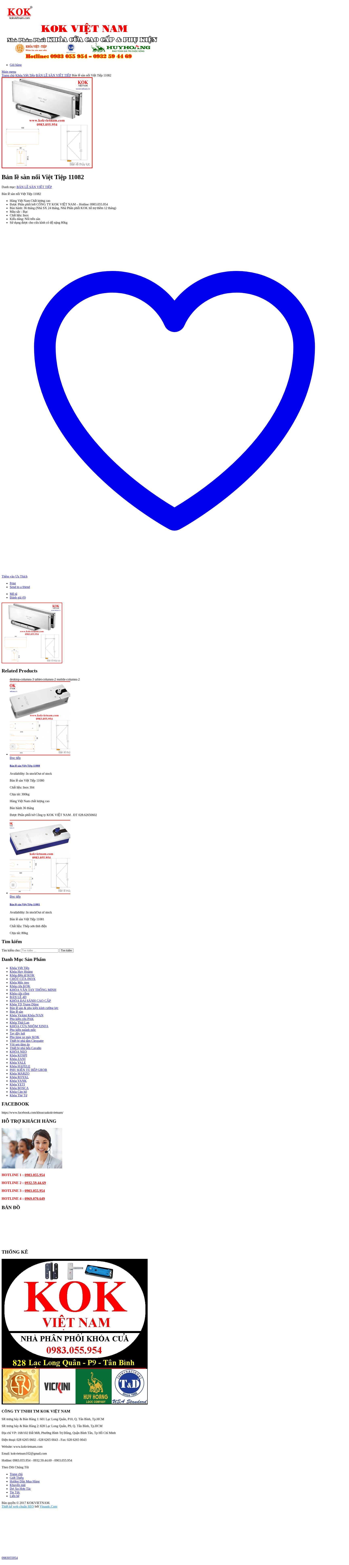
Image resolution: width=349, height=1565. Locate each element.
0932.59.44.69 (35, 1183)
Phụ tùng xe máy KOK (24, 1037)
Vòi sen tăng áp (20, 1044)
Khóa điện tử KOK (22, 975)
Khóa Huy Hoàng (21, 971)
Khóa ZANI (17, 1059)
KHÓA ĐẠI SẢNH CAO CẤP (30, 1000)
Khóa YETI (17, 1084)
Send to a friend (20, 587)
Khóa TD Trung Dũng (24, 1004)
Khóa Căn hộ (18, 1091)
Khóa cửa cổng (19, 993)
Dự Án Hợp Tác (20, 1488)
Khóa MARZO (19, 1073)
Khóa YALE (18, 1062)
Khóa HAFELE (20, 1066)
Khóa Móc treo (19, 982)
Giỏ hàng (16, 65)
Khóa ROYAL (19, 1077)
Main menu (9, 71)
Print (13, 583)
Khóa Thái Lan (19, 1022)
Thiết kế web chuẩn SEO (18, 1506)
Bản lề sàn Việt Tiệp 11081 (25, 904)
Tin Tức (15, 1492)
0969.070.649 (35, 1199)
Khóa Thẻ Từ (18, 1095)
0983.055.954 (35, 1175)
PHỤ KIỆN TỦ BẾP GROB (28, 1070)
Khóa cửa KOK (20, 986)
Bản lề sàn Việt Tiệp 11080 (25, 765)
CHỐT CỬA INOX (23, 979)
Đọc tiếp (15, 758)
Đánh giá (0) (18, 597)
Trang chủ (8, 75)
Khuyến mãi (17, 1485)
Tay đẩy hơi (17, 1033)
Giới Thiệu (17, 1477)
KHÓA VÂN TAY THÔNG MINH (33, 989)
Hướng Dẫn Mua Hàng (25, 1481)
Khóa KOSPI (18, 1055)
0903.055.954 (35, 1191)
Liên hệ (14, 1496)
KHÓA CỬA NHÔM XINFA (29, 1026)
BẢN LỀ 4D (18, 997)
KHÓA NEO (18, 1051)
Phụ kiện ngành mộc (23, 1030)
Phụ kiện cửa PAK (22, 1019)
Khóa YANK (18, 1080)
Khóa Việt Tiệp (25, 75)
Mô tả (13, 594)
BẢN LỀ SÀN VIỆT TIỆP (53, 75)
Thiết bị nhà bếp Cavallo (25, 1048)
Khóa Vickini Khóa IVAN (26, 1015)
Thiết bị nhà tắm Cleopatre (27, 1040)
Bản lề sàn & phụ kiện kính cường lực (34, 1008)
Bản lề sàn (16, 1011)
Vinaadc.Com (48, 1506)
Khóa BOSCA (19, 1088)
